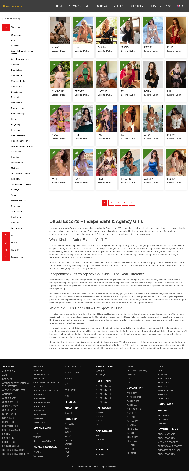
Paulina (102, 47)
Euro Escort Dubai (169, 450)
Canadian (132, 425)
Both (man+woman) (44, 441)
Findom (6, 434)
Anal (5, 375)
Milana (55, 47)
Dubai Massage (166, 434)
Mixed (130, 382)
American (132, 393)
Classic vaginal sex (13, 390)
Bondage (7, 379)
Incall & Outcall (74, 366)
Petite (68, 440)
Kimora (148, 47)
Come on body (10, 406)
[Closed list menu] (6, 27)
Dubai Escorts (166, 438)
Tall (67, 452)
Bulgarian (133, 421)
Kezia (55, 135)
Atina (147, 135)
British (131, 417)
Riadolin (126, 179)
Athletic (69, 424)
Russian (162, 386)
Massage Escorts (168, 442)
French (131, 449)
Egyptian (132, 441)
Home (59, 6)
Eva (123, 91)
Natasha (102, 91)
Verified (118, 6)
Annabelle (58, 91)
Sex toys (38, 394)
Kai (122, 135)
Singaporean (165, 390)
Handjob (38, 370)
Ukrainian (163, 398)
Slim (67, 448)
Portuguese (165, 378)
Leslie (78, 135)
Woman (37, 437)
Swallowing (40, 414)
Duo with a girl (11, 426)
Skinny (68, 444)
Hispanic (131, 374)
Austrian (132, 405)
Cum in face (9, 398)
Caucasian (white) (137, 370)
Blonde (100, 413)
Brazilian (132, 413)
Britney (79, 91)
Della (147, 91)
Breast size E (103, 402)
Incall (37, 452)
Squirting (39, 398)
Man (35, 433)
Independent (137, 6)
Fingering (8, 438)
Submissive (39, 410)
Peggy (171, 135)
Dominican (133, 437)
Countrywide (165, 419)
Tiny (67, 456)
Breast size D (103, 398)
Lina (77, 47)
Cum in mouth (10, 402)
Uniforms (38, 418)
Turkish (162, 394)
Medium (100, 439)
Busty (68, 432)
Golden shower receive (16, 454)
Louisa (171, 179)
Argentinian (134, 397)
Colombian (133, 429)
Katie (54, 179)
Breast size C (103, 394)
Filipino (131, 445)
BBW (67, 428)
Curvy (68, 436)
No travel (163, 415)
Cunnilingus (9, 410)
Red (98, 425)
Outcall (38, 456)
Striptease (39, 406)
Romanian (163, 382)
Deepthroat (9, 414)
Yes (67, 396)
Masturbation (41, 374)
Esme (101, 179)
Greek (161, 366)
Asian (130, 366)
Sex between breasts (45, 390)
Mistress (38, 378)
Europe (162, 423)
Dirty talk (8, 418)
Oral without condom (46, 382)
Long (99, 443)
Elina (170, 47)
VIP (87, 6)
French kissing (11, 446)
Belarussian (134, 409)
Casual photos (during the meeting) (15, 384)
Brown (100, 417)
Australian (133, 401)
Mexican (162, 374)
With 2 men (39, 422)
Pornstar (101, 6)
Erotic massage (11, 430)
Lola (77, 179)
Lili (169, 91)
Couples (7, 394)
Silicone (100, 375)
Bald (98, 435)
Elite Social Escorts (170, 446)
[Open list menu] (6, 235)
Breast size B (103, 390)
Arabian (100, 454)
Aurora (148, 179)
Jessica (125, 47)
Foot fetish (9, 442)
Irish (160, 370)
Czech (130, 433)
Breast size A (103, 386)
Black (99, 421)
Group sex (39, 366)
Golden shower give (14, 450)
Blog (168, 6)
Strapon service (43, 402)
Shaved (69, 413)
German (131, 453)
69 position (8, 371)
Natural (100, 371)
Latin (129, 378)
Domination (8, 422)
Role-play (39, 386)
